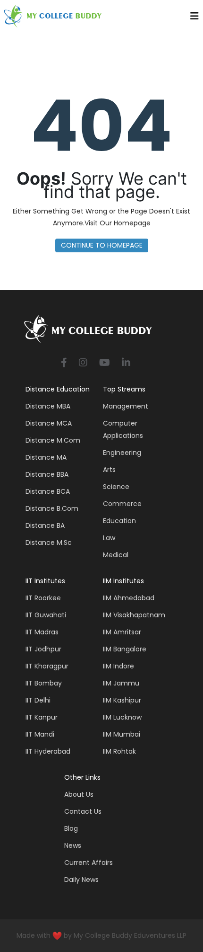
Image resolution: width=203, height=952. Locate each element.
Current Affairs (88, 862)
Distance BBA (46, 474)
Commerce (122, 503)
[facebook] (64, 363)
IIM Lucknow (122, 717)
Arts (109, 469)
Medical (115, 555)
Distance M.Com (52, 440)
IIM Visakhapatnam (134, 615)
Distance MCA (48, 423)
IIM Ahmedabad (128, 598)
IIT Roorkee (43, 598)
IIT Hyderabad (47, 751)
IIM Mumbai (121, 734)
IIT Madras (42, 632)
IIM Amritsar (122, 632)
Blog (71, 828)
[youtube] (104, 363)
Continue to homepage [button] (102, 245)
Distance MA (46, 457)
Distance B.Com (51, 508)
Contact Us (83, 811)
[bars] (194, 18)
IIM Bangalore (124, 649)
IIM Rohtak (119, 751)
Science (116, 486)
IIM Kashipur (122, 700)
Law (109, 538)
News (72, 845)
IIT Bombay (43, 683)
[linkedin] (126, 363)
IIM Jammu (121, 683)
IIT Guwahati (45, 615)
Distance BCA (47, 491)
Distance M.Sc (48, 542)
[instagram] (83, 363)
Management (125, 406)
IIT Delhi (38, 700)
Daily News (81, 879)
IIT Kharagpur (46, 666)
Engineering (122, 452)
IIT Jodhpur (43, 649)
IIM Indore (118, 666)
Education (119, 520)
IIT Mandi (39, 734)
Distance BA (45, 525)
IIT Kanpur (41, 717)
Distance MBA (47, 406)
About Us (78, 794)
